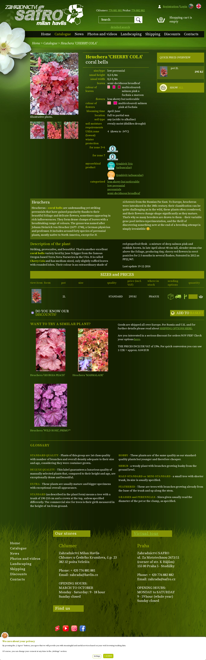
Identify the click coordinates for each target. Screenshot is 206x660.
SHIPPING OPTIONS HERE (176, 328)
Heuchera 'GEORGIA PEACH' (47, 375)
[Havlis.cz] (44, 14)
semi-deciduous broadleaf (123, 193)
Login (183, 6)
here (137, 339)
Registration (170, 6)
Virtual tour (146, 533)
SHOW (176, 87)
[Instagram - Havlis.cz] (74, 630)
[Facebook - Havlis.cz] (82, 630)
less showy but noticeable (123, 181)
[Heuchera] (50, 349)
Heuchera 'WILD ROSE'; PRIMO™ (50, 430)
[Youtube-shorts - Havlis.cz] (57, 630)
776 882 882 (138, 10)
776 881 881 (115, 10)
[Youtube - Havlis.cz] (66, 630)
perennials (114, 189)
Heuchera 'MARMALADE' (88, 375)
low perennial (116, 185)
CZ (190, 5)
